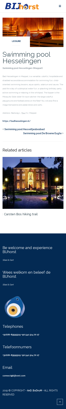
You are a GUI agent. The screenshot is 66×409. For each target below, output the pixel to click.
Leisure (16, 41)
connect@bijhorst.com (14, 376)
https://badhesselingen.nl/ (17, 121)
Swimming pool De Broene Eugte (42, 133)
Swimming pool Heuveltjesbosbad (24, 129)
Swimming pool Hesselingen (26, 57)
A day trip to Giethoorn (21, 214)
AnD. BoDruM (34, 390)
